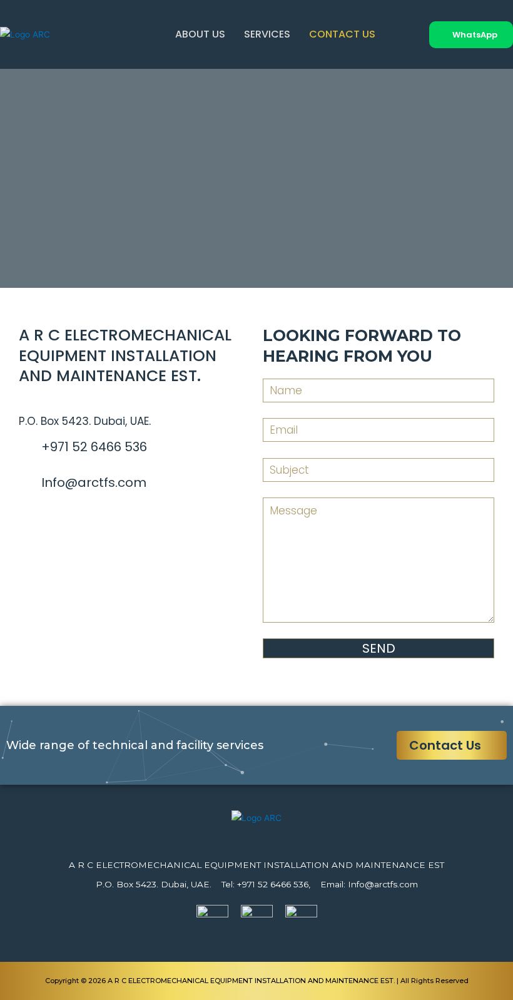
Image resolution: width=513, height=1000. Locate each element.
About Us (200, 34)
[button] (471, 34)
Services (267, 34)
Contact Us (342, 34)
